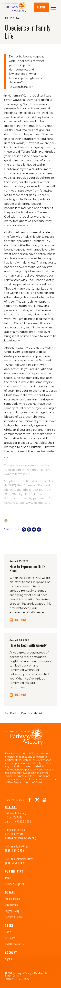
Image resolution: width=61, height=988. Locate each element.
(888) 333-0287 (14, 863)
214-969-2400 (14, 834)
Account (11, 952)
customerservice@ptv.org (20, 838)
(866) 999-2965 (14, 850)
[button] (24, 529)
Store (9, 925)
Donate (10, 892)
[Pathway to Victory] (13, 7)
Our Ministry (14, 871)
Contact (11, 807)
